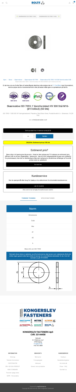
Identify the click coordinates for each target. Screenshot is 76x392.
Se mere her (38, 164)
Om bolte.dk (63, 363)
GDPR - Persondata (13, 376)
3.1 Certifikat (57, 85)
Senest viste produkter (38, 366)
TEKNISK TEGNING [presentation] (28, 198)
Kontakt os (63, 369)
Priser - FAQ (63, 366)
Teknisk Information (12, 360)
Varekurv (63, 357)
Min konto (38, 357)
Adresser (38, 363)
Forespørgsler (38, 360)
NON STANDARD (13, 369)
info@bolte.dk (38, 344)
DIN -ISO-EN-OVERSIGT (12, 366)
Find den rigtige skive (12, 373)
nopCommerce (41, 386)
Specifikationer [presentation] (47, 198)
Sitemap (12, 357)
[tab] (28, 198)
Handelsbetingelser (63, 360)
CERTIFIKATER (12, 363)
